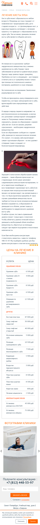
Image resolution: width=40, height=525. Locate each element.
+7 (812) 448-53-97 (20, 482)
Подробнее (27, 517)
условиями (25, 500)
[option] (20, 449)
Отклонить (21, 521)
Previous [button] (1, 451)
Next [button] (39, 451)
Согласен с (21, 500)
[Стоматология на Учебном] (8, 3)
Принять (33, 521)
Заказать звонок (20, 495)
